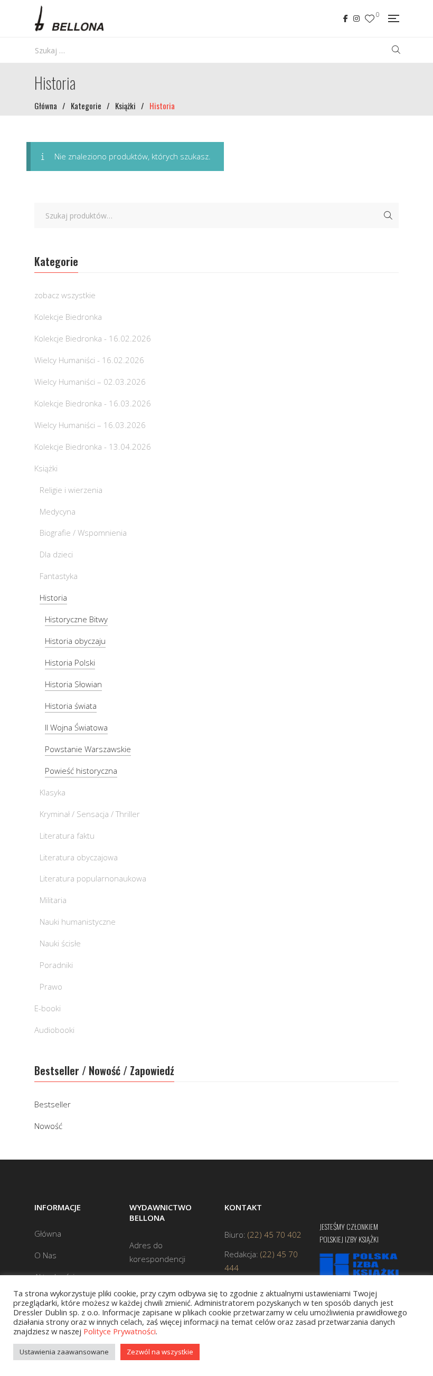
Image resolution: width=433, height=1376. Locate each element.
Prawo (51, 986)
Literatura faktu (67, 835)
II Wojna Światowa (76, 727)
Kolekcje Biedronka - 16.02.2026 (92, 338)
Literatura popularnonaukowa (93, 878)
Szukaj (388, 215)
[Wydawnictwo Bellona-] (68, 18)
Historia (53, 597)
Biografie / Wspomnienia (83, 532)
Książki (46, 468)
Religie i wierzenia (71, 490)
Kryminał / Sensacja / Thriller (90, 814)
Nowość (48, 1126)
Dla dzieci (56, 554)
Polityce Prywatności (119, 1331)
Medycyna (58, 511)
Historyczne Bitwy (76, 619)
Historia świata (71, 705)
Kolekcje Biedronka (68, 316)
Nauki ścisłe (60, 943)
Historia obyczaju (75, 640)
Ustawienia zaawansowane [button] (64, 1351)
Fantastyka (59, 576)
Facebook (345, 18)
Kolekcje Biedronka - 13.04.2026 (92, 446)
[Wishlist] (369, 19)
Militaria (53, 900)
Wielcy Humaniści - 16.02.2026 (89, 360)
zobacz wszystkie (65, 295)
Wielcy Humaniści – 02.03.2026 (90, 381)
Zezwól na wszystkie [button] (160, 1351)
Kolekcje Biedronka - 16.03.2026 (92, 403)
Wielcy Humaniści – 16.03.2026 (90, 425)
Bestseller (52, 1104)
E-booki (47, 1008)
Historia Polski (70, 662)
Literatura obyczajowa (79, 857)
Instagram (356, 18)
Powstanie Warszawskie (88, 749)
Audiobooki (54, 1029)
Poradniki (56, 965)
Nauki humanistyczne (78, 921)
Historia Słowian (73, 684)
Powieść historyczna (81, 770)
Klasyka (52, 792)
